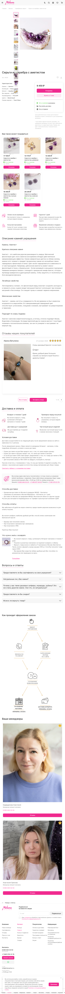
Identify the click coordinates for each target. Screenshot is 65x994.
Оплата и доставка (38, 927)
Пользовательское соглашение (53, 933)
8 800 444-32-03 (8, 810)
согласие (27, 917)
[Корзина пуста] (62, 2)
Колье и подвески (22, 932)
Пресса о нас (6, 935)
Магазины (51, 930)
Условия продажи (37, 932)
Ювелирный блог (53, 927)
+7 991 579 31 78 (53, 482)
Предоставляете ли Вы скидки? (16, 594)
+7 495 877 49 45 (36, 482)
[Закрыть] (60, 977)
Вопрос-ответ (36, 938)
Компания (5, 924)
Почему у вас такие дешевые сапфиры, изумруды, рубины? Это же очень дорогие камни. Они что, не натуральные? (29, 587)
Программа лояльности (39, 935)
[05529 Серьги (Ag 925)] (36, 33)
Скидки (19, 940)
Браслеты (20, 935)
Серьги (19, 930)
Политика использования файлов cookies (55, 942)
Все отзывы (23, 400)
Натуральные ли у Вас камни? (15, 579)
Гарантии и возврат (38, 930)
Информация (52, 924)
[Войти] (53, 2)
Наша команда (6, 927)
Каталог (20, 924)
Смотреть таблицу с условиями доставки (16, 468)
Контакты (5, 938)
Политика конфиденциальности (54, 937)
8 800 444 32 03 (23, 482)
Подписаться (56, 913)
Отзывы (4, 932)
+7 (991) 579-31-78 (8, 954)
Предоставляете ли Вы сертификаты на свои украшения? (27, 573)
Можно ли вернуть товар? (14, 601)
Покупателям (37, 924)
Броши (19, 938)
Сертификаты (6, 930)
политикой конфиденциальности (31, 919)
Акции (34, 940)
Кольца (19, 927)
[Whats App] (8, 962)
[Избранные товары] (57, 2)
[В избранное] (57, 77)
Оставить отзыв (38, 400)
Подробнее (16, 558)
